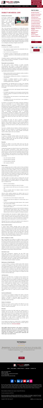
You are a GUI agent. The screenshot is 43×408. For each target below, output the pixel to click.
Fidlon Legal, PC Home (10, 2)
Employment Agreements (35, 25)
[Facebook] (12, 381)
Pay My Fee (36, 50)
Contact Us (32, 6)
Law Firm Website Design (36, 399)
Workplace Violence (34, 30)
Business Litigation (34, 34)
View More (22, 357)
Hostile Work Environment (36, 18)
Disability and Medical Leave (36, 26)
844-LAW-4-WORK (37, 2)
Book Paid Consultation (36, 0)
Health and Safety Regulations (34, 33)
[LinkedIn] (18, 381)
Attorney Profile (9, 6)
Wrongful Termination (35, 12)
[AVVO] (27, 381)
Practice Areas (17, 6)
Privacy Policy (20, 368)
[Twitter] (15, 381)
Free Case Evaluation (36, 4)
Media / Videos (26, 6)
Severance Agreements (35, 20)
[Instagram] (30, 381)
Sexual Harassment (34, 17)
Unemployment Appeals (35, 23)
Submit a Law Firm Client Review (21, 360)
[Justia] (21, 381)
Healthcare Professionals (35, 36)
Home (2, 6)
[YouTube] (24, 381)
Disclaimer (13, 368)
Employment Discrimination (36, 14)
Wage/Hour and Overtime (35, 15)
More (40, 6)
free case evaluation (16, 323)
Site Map (27, 368)
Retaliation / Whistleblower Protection (36, 29)
